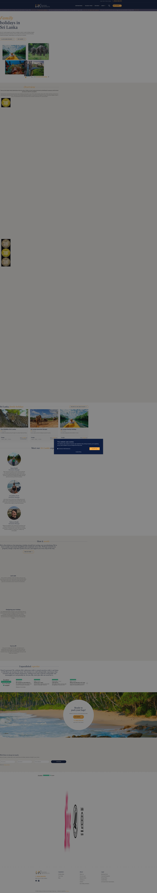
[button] (63, 448)
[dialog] (78, 446)
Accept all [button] (94, 448)
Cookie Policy (78, 451)
